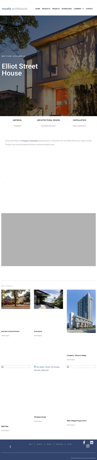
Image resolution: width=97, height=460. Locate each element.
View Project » (5, 335)
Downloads (67, 8)
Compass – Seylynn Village (76, 355)
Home (37, 8)
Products (46, 8)
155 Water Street (40, 417)
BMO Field (4, 426)
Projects (56, 8)
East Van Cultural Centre (10, 331)
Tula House (38, 331)
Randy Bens (34, 141)
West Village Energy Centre (77, 421)
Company (77, 8)
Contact (89, 8)
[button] (80, 126)
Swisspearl (25, 141)
